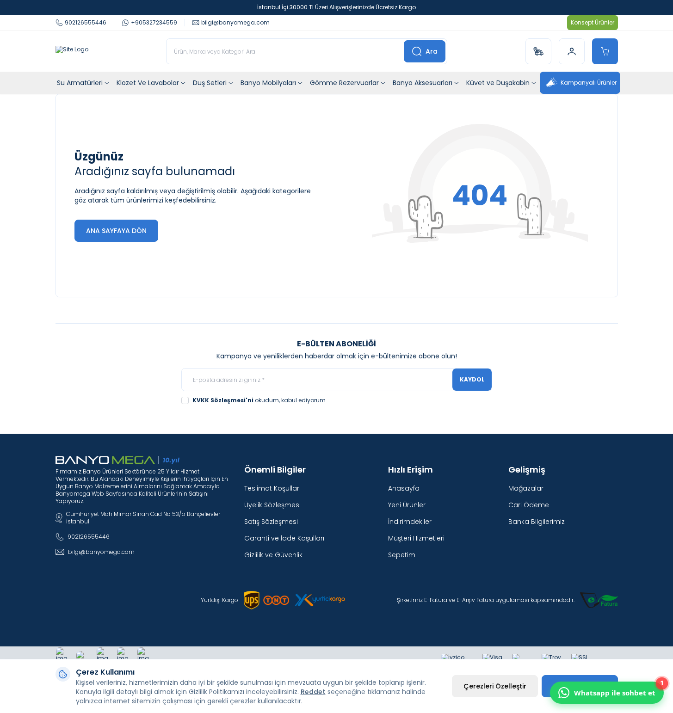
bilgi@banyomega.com (101, 552)
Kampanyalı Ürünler (589, 82)
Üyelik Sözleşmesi (272, 505)
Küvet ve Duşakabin (498, 82)
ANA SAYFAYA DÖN (116, 230)
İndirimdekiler (410, 521)
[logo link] (72, 51)
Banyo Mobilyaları (268, 82)
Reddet (313, 691)
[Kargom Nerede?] (538, 51)
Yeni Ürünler (407, 505)
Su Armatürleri (80, 82)
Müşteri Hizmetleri (416, 538)
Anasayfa (404, 488)
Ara (432, 51)
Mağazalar (525, 488)
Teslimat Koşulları (272, 488)
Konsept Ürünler (592, 22)
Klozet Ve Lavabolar (148, 82)
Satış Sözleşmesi (271, 521)
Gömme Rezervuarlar (344, 82)
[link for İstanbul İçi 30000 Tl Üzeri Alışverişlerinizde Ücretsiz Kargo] (336, 7)
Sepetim (401, 554)
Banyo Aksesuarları (422, 82)
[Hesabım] (571, 51)
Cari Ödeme (528, 505)
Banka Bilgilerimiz (536, 521)
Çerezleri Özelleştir (494, 686)
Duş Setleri (210, 82)
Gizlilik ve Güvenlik (273, 554)
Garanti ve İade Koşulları (284, 538)
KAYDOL (472, 379)
